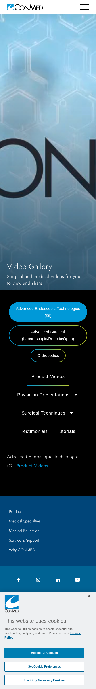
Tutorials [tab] (66, 431)
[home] (25, 7)
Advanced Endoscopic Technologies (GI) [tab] (48, 312)
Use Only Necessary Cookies (44, 680)
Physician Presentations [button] (43, 394)
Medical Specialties (24, 521)
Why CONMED (22, 550)
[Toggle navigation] (84, 7)
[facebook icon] (19, 580)
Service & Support (24, 540)
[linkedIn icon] (58, 580)
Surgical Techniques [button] (43, 413)
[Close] (89, 596)
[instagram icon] (38, 580)
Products (16, 511)
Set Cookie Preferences (44, 666)
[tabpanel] (48, 421)
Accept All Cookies (44, 652)
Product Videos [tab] (48, 376)
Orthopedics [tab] (48, 355)
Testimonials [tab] (34, 431)
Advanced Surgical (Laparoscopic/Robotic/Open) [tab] (48, 335)
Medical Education (24, 531)
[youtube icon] (77, 580)
